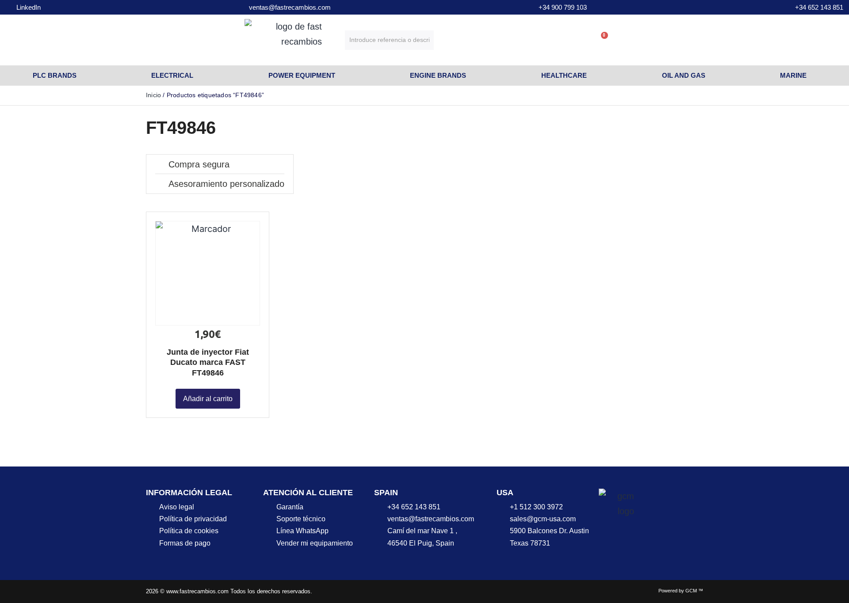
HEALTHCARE (564, 75)
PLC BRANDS (54, 75)
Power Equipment (301, 75)
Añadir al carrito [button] (208, 398)
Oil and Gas (683, 75)
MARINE (793, 75)
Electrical (172, 75)
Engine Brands (438, 75)
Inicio (153, 95)
